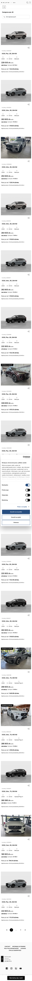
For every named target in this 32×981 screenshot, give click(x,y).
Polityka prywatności (11, 948)
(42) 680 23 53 (8, 961)
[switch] (27, 490)
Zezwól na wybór (16, 517)
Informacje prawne (18, 946)
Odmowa (16, 522)
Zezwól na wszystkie (16, 512)
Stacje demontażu (15, 950)
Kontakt (7, 946)
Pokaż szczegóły (22, 506)
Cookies (23, 948)
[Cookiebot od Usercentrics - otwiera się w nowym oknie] (23, 457)
